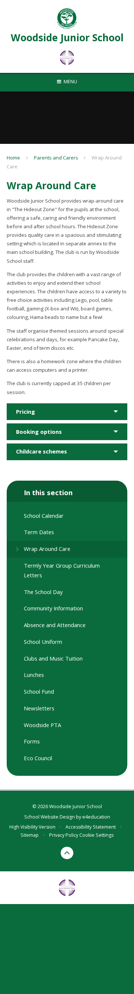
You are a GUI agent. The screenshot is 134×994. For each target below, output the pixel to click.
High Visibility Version (32, 827)
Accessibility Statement (91, 827)
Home (13, 157)
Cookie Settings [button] (96, 835)
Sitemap (29, 835)
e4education (96, 817)
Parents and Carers (56, 157)
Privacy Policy (63, 835)
